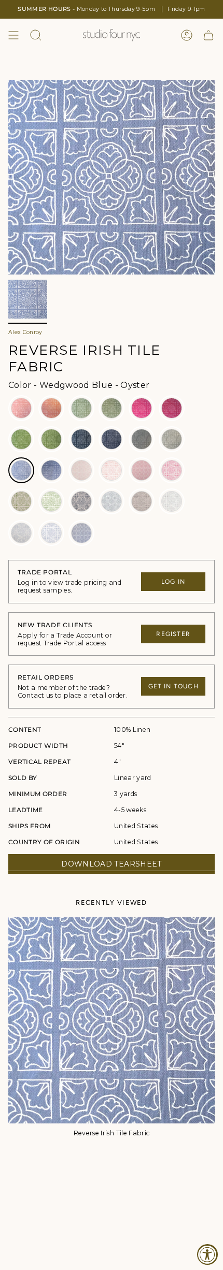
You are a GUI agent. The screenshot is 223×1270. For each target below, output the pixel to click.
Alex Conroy (25, 332)
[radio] (21, 408)
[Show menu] (13, 35)
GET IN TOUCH (173, 686)
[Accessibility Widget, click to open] (207, 1254)
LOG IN (173, 581)
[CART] (208, 35)
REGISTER (173, 634)
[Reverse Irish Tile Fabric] (111, 1020)
